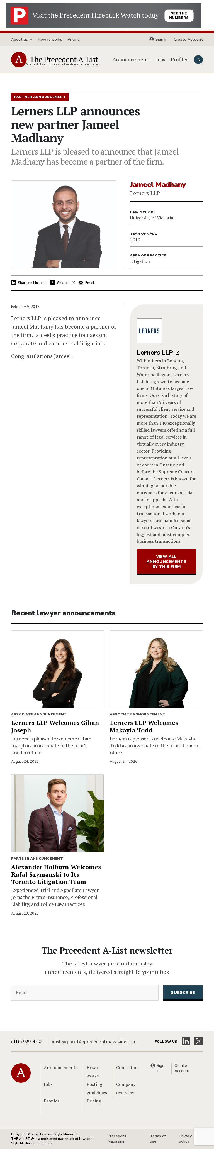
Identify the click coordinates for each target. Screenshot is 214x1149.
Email (89, 282)
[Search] (198, 59)
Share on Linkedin (32, 282)
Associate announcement (39, 714)
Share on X (66, 282)
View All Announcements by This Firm (166, 561)
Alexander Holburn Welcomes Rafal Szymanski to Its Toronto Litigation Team (56, 874)
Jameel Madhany (32, 326)
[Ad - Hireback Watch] (103, 15)
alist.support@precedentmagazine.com (94, 1041)
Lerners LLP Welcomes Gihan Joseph (55, 726)
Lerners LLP (155, 352)
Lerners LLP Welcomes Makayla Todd (144, 726)
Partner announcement (37, 858)
